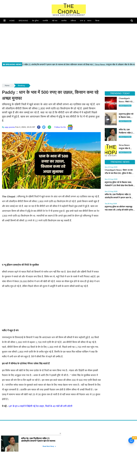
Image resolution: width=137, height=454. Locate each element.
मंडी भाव (54, 21)
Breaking (23, 21)
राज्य (81, 21)
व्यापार (89, 21)
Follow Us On (60, 127)
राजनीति (45, 21)
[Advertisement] (68, 42)
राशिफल (73, 21)
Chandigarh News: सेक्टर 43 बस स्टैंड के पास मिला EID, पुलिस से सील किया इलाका (119, 173)
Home (12, 21)
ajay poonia (10, 127)
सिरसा (97, 21)
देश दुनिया (35, 21)
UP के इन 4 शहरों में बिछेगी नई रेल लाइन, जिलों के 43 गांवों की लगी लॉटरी (41, 406)
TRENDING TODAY (120, 93)
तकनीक (64, 21)
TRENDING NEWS (119, 162)
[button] (4, 20)
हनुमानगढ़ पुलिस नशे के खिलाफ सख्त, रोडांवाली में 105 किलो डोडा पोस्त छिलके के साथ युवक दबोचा (120, 185)
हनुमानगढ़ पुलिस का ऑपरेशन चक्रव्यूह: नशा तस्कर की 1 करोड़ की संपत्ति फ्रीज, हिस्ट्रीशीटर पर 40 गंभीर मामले (119, 209)
